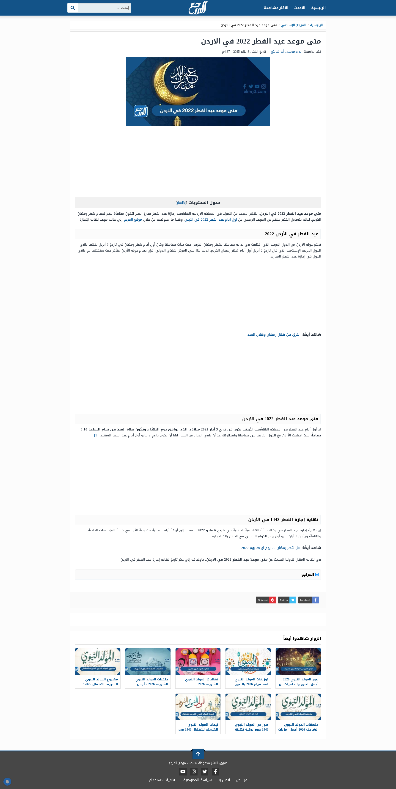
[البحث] (73, 7)
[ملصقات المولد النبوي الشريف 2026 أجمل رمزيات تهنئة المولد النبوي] (298, 707)
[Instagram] (194, 771)
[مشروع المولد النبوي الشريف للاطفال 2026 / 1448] (97, 661)
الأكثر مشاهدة (276, 8)
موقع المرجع (133, 219)
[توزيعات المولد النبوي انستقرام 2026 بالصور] (248, 661)
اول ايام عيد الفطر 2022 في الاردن (211, 219)
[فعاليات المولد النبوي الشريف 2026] (198, 661)
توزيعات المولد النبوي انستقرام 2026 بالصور (251, 682)
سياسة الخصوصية (197, 780)
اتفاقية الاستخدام (163, 780)
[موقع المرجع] (198, 8)
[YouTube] (183, 771)
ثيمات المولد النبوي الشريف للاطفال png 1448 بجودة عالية (198, 729)
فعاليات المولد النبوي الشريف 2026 (201, 682)
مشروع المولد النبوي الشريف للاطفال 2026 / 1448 (100, 684)
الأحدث (299, 8)
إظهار (181, 202)
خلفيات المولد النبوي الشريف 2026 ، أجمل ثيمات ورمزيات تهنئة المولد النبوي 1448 (151, 686)
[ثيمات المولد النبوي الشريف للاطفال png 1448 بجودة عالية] (198, 707)
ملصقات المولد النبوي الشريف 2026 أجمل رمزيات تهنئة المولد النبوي (298, 729)
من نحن (241, 780)
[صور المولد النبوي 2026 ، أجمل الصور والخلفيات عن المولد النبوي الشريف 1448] (298, 661)
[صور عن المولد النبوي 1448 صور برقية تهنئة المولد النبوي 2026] (248, 707)
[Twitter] (204, 771)
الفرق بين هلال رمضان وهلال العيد (274, 334)
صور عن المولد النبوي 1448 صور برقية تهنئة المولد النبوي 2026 (251, 729)
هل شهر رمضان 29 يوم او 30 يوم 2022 (270, 548)
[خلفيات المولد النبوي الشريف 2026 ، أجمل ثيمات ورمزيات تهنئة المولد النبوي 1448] (147, 661)
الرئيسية (318, 8)
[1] (96, 435)
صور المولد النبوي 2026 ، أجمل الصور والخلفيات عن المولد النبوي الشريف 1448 (299, 686)
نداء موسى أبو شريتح (286, 52)
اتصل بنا (223, 780)
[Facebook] (215, 771)
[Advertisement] (198, 163)
